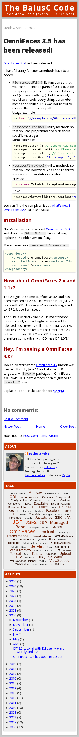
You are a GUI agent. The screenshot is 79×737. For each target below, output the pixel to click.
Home (40, 426)
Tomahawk (64, 550)
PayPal (66, 475)
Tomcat (15, 554)
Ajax (39, 493)
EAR (54, 507)
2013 (12, 693)
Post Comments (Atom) (40, 435)
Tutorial (37, 554)
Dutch (43, 507)
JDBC (58, 517)
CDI (12, 497)
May (16, 639)
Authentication (52, 493)
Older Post (68, 426)
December (20, 620)
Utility (41, 557)
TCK (53, 550)
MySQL (57, 527)
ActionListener (18, 493)
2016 (12, 678)
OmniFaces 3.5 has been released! (37, 656)
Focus (23, 514)
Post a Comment (16, 419)
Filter (13, 514)
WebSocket (22, 564)
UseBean (30, 557)
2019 (12, 664)
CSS (47, 500)
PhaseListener (41, 536)
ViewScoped (59, 561)
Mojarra (45, 527)
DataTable (41, 503)
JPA (67, 517)
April (16, 644)
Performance (17, 536)
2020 (12, 615)
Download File (17, 507)
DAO (28, 503)
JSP (43, 522)
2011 (12, 703)
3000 (12, 581)
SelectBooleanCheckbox (35, 543)
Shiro (49, 547)
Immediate (15, 517)
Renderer (14, 542)
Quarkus (42, 540)
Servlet (36, 546)
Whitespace (46, 564)
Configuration (19, 500)
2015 (12, 683)
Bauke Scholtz (39, 453)
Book (65, 493)
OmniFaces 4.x (46, 365)
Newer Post (12, 426)
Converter (36, 500)
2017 (12, 673)
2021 (12, 610)
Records (62, 540)
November (20, 624)
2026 (12, 586)
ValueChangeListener (23, 561)
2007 (12, 722)
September (21, 629)
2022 (12, 605)
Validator (55, 557)
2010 (12, 707)
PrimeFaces (27, 539)
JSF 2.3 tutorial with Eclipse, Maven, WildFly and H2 (38, 650)
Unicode (51, 554)
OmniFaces (22, 531)
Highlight (47, 514)
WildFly (59, 564)
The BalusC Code (39, 7)
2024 (12, 596)
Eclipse (65, 507)
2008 (12, 717)
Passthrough (63, 532)
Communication (29, 497)
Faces (67, 510)
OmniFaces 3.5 (14, 63)
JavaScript (43, 517)
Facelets (52, 510)
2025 (12, 591)
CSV (55, 500)
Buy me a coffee (35, 475)
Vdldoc (42, 561)
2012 (12, 698)
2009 (12, 712)
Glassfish (34, 514)
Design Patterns (60, 503)
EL (18, 510)
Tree (26, 554)
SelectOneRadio (19, 547)
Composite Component (56, 497)
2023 (12, 601)
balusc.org (50, 467)
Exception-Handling (33, 511)
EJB (11, 510)
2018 (12, 669)
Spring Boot (62, 546)
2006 (12, 727)
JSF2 (31, 522)
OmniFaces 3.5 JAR (59, 229)
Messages (34, 527)
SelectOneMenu (61, 542)
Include (28, 518)
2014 (12, 688)
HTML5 (58, 514)
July (15, 634)
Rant (52, 539)
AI (30, 493)
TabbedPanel (41, 550)
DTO (32, 507)
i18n (67, 514)
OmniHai (46, 532)
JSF (17, 522)
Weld (34, 564)
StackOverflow (19, 550)
